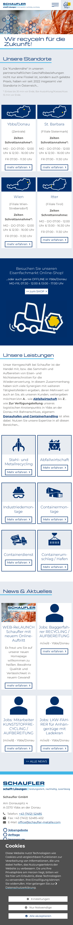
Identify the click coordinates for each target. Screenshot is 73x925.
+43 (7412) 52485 (30, 814)
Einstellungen (29, 899)
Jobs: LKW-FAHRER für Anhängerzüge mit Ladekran (54, 726)
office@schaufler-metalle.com (39, 822)
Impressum (16, 839)
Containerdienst (18, 554)
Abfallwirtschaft (45, 399)
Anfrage (14, 834)
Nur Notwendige (30, 908)
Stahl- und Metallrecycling (19, 461)
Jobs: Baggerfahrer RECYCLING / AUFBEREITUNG (54, 631)
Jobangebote (18, 830)
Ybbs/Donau (18, 124)
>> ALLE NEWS (36, 761)
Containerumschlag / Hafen (54, 556)
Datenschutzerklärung (20, 887)
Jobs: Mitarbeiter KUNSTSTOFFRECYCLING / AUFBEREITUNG (18, 726)
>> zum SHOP (35, 291)
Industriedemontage (18, 509)
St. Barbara (54, 124)
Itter (54, 196)
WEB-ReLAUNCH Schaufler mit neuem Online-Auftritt (19, 634)
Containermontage (55, 509)
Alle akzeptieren (30, 916)
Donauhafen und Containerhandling (30, 416)
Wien (19, 196)
